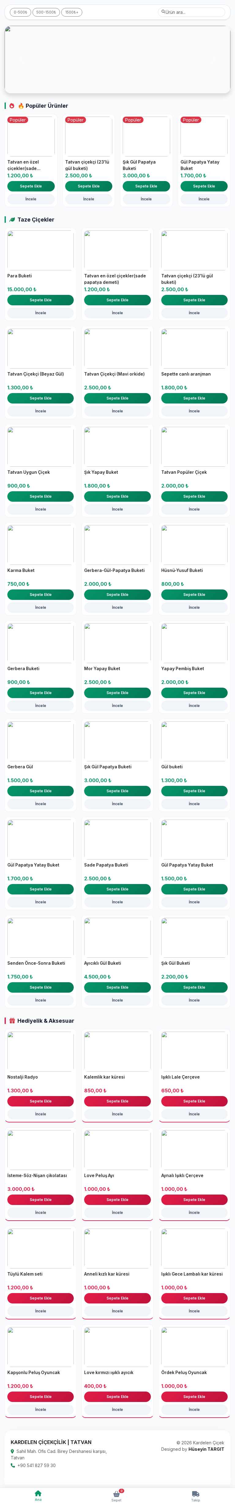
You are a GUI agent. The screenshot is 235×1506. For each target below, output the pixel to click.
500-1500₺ (46, 12)
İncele (30, 199)
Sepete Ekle (31, 186)
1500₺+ (71, 12)
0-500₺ (20, 12)
